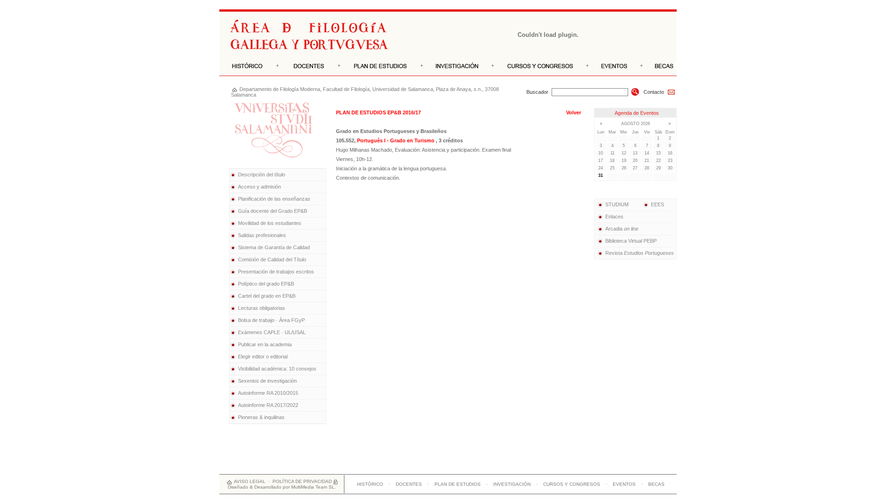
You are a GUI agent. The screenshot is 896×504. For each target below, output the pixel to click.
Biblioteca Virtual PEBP (631, 241)
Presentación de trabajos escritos (276, 271)
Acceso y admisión (259, 186)
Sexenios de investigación (267, 381)
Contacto (654, 92)
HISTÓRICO (370, 484)
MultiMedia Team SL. (313, 487)
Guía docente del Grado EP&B (272, 211)
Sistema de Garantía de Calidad (274, 247)
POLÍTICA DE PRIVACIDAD (302, 481)
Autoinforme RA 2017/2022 (268, 405)
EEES (657, 204)
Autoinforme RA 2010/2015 (268, 393)
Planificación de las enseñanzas (274, 199)
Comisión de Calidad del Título (272, 259)
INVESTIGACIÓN (512, 484)
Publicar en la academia (265, 344)
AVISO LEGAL (250, 481)
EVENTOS (624, 484)
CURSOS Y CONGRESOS (571, 484)
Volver (573, 112)
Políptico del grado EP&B (266, 284)
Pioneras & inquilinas (261, 417)
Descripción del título (261, 174)
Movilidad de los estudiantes (269, 223)
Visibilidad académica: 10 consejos (277, 368)
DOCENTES (409, 484)
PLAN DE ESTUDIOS (457, 484)
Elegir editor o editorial (262, 356)
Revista (639, 253)
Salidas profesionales (262, 235)
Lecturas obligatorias (261, 308)
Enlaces (614, 216)
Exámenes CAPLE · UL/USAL (272, 332)
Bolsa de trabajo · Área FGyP (271, 320)
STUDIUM (617, 204)
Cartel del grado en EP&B (266, 296)
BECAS (656, 484)
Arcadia (621, 228)
